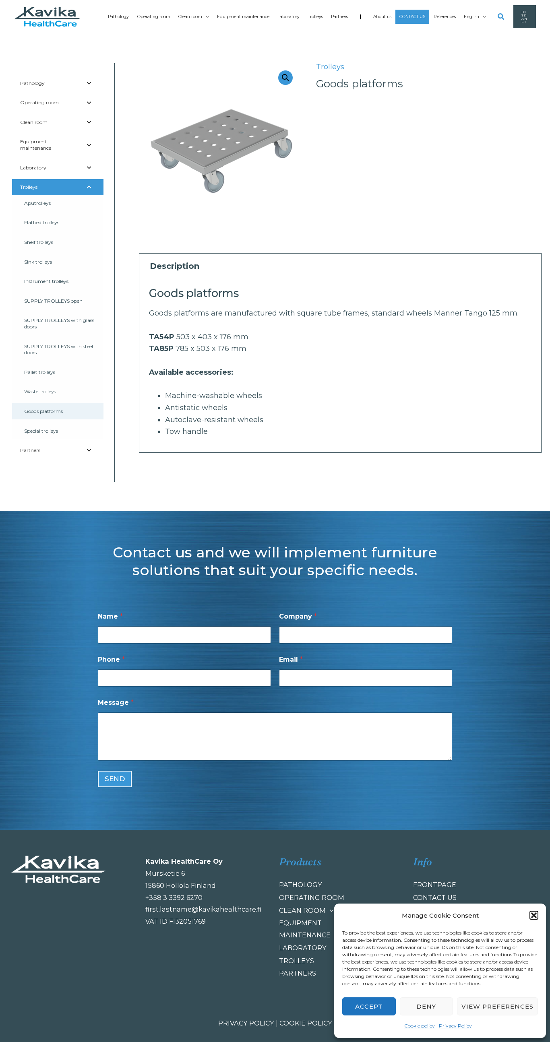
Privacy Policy (455, 1026)
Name (110, 616)
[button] (534, 915)
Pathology (118, 16)
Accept (369, 1006)
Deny (426, 1006)
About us (382, 16)
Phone (111, 659)
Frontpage (434, 885)
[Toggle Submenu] (89, 83)
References (445, 16)
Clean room (190, 16)
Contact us (412, 16)
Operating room (153, 16)
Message (116, 702)
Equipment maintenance (243, 16)
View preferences (497, 1006)
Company (298, 616)
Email (291, 659)
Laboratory (288, 16)
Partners (339, 16)
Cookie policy (419, 1026)
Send (115, 779)
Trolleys (315, 16)
